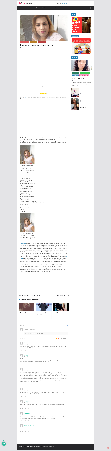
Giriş (67, 325)
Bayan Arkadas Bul (66, 8)
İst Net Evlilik (83, 92)
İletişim (44, 8)
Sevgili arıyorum (75, 75)
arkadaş (60, 246)
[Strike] (31, 333)
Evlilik (56, 313)
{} (41, 333)
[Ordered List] (32, 333)
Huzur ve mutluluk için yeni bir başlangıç (30, 295)
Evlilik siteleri (23, 243)
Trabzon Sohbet (25, 313)
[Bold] (25, 333)
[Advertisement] (44, 58)
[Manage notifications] (108, 448)
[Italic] (27, 333)
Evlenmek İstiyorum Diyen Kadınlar (84, 106)
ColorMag (50, 446)
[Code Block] (38, 333)
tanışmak (36, 264)
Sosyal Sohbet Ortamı (41, 313)
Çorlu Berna (64, 3)
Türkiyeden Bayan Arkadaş (84, 75)
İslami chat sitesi (78, 78)
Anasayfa (22, 8)
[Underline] (29, 333)
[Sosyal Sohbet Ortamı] (44, 303)
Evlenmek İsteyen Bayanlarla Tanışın (34, 446)
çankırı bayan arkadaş (62, 295)
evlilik (26, 97)
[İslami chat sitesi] (81, 65)
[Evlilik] (61, 303)
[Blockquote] (36, 333)
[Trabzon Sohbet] (26, 303)
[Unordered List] (34, 333)
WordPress (21, 448)
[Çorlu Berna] (75, 101)
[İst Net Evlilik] (75, 92)
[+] (43, 333)
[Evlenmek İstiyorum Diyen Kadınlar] (75, 107)
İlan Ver (38, 8)
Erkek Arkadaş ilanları (53, 8)
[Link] (40, 333)
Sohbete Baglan (30, 8)
